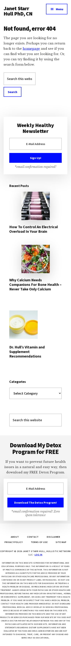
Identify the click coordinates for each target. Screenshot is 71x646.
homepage (31, 48)
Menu (59, 9)
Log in (39, 554)
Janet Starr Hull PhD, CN (18, 11)
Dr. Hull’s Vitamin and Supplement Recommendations (27, 351)
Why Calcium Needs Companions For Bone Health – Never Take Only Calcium (35, 284)
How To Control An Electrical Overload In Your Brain (33, 229)
